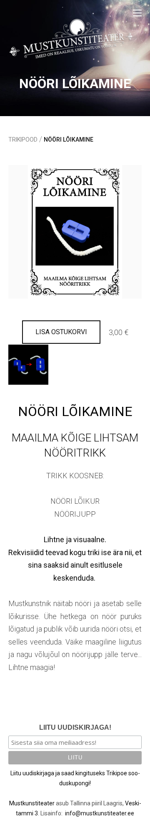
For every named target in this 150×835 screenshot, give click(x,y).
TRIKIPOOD (23, 139)
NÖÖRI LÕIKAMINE (68, 139)
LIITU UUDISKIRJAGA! (75, 727)
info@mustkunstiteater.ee (99, 813)
